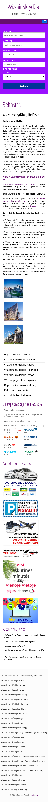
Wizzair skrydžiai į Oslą (11, 770)
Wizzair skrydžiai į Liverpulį (13, 742)
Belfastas (12, 104)
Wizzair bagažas (8, 675)
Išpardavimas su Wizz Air (15, 646)
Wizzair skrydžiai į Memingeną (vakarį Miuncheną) (23, 756)
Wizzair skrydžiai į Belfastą (12, 680)
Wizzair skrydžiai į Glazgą (12, 718)
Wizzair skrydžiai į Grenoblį (13, 723)
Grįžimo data (9, 60)
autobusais (20, 201)
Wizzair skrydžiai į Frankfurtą (13, 708)
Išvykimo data (9, 50)
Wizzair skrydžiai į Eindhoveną (14, 704)
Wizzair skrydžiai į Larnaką (12, 737)
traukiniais (34, 206)
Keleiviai (7, 72)
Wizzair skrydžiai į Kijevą (12, 732)
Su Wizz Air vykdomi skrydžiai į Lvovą (20, 641)
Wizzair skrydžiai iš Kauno (19, 364)
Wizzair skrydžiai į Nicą (35, 761)
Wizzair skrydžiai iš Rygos (19, 375)
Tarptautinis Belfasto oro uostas (19, 184)
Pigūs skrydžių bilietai (17, 354)
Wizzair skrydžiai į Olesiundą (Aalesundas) (19, 765)
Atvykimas (7, 41)
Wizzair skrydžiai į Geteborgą (14, 713)
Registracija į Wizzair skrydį (20, 385)
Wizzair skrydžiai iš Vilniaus (20, 359)
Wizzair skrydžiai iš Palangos (21, 369)
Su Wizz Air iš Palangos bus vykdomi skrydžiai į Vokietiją (24, 636)
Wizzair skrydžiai (24, 6)
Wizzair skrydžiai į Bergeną (13, 685)
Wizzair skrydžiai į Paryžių (34, 770)
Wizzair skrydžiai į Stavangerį (14, 784)
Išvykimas (7, 31)
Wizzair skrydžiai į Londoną (13, 746)
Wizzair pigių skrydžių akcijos (21, 380)
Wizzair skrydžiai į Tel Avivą (13, 780)
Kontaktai (34, 795)
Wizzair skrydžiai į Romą (11, 775)
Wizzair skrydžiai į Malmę (12, 751)
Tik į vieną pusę (11, 69)
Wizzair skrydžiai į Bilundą (12, 690)
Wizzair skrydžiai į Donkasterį (14, 694)
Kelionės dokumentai (16, 390)
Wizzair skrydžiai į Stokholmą (14, 789)
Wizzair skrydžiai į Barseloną (29, 675)
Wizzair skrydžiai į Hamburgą (14, 727)
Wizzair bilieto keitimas (17, 395)
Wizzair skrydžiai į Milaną (12, 761)
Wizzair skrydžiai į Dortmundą (14, 699)
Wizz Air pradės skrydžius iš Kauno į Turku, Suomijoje (22, 658)
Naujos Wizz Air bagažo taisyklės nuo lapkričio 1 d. (24, 651)
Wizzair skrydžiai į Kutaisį (36, 732)
